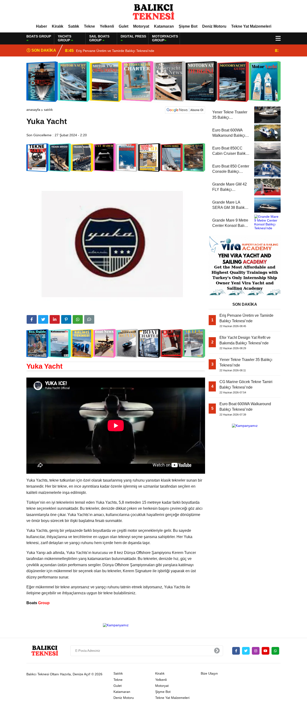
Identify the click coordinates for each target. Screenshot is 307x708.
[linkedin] (54, 319)
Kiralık (57, 26)
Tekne (89, 26)
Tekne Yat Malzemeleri (251, 26)
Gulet (123, 26)
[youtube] (265, 651)
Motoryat (141, 26)
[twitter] (43, 319)
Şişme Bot (188, 26)
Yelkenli (107, 26)
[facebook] (31, 319)
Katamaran (164, 26)
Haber (41, 26)
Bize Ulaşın (209, 673)
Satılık (73, 26)
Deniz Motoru (214, 26)
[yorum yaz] (89, 319)
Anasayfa (33, 110)
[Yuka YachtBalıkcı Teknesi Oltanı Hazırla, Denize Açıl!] (153, 12)
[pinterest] (66, 319)
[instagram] (256, 651)
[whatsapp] (275, 651)
